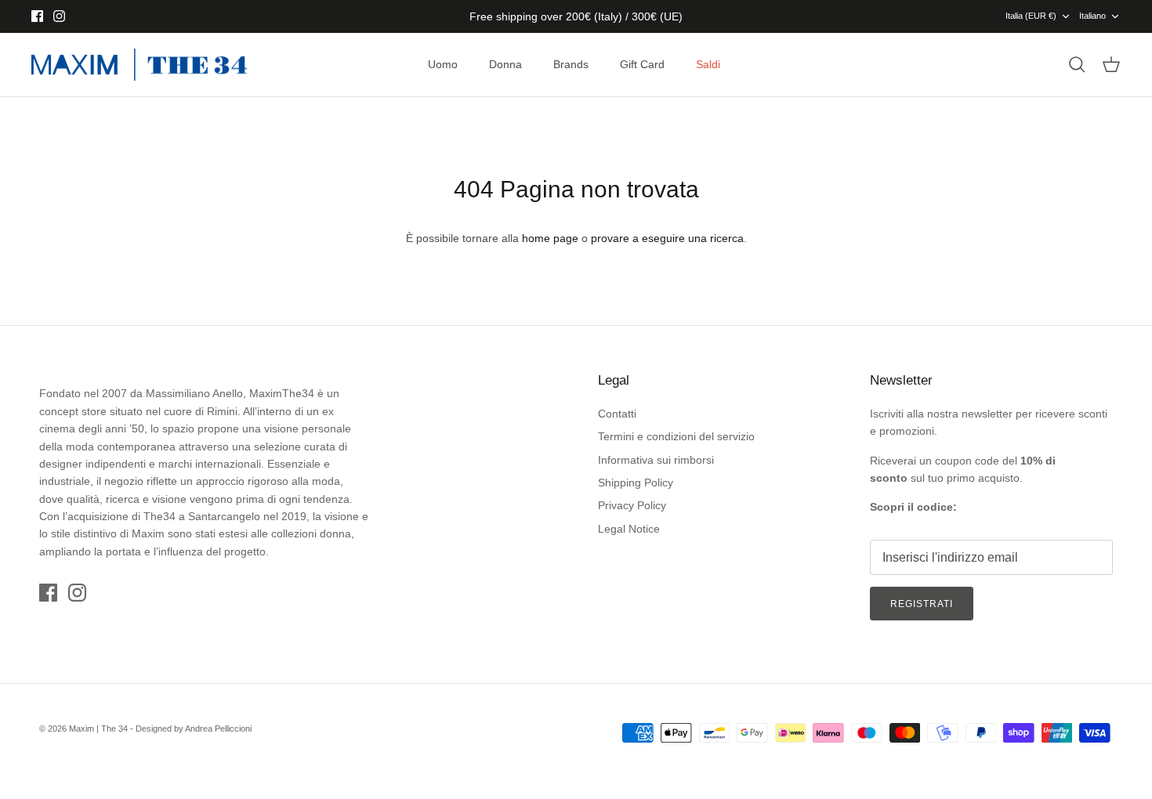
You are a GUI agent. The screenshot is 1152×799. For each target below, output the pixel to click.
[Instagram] (59, 16)
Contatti (617, 413)
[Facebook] (37, 16)
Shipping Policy (635, 482)
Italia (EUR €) (1030, 15)
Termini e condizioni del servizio (676, 436)
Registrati (921, 603)
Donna (505, 64)
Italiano (1092, 15)
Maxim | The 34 (98, 728)
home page (550, 238)
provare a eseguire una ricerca (667, 238)
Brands (571, 64)
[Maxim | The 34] (139, 65)
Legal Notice (629, 528)
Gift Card (642, 64)
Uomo (443, 64)
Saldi (708, 64)
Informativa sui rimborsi (656, 460)
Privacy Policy (632, 505)
